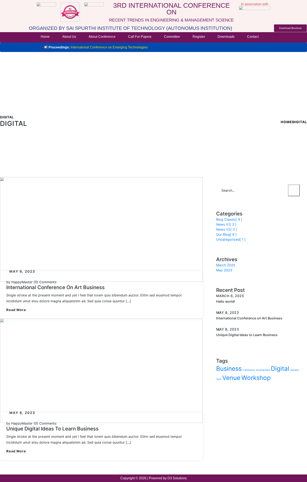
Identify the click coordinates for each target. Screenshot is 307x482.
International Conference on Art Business (55, 287)
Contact (253, 36)
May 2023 (224, 270)
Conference (249, 370)
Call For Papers (139, 36)
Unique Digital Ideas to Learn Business (52, 429)
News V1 (226, 224)
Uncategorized (231, 239)
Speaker (294, 370)
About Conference (102, 36)
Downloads (226, 36)
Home (45, 36)
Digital (299, 122)
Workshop (256, 377)
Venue (231, 377)
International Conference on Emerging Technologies (97, 47)
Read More (16, 310)
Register (199, 36)
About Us (69, 36)
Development (263, 370)
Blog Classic (229, 219)
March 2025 (225, 265)
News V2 (226, 229)
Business (229, 368)
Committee (172, 36)
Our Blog (226, 234)
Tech (218, 379)
